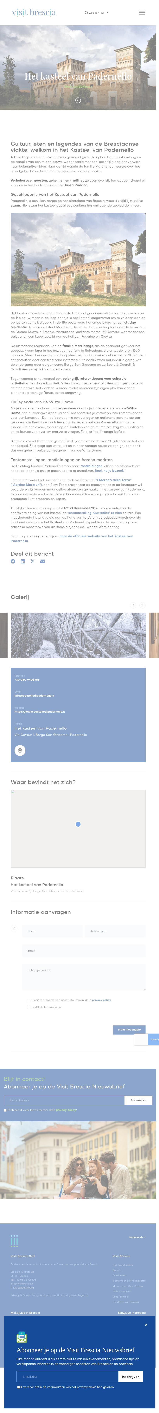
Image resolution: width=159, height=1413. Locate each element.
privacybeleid (86, 1387)
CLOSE (146, 1325)
